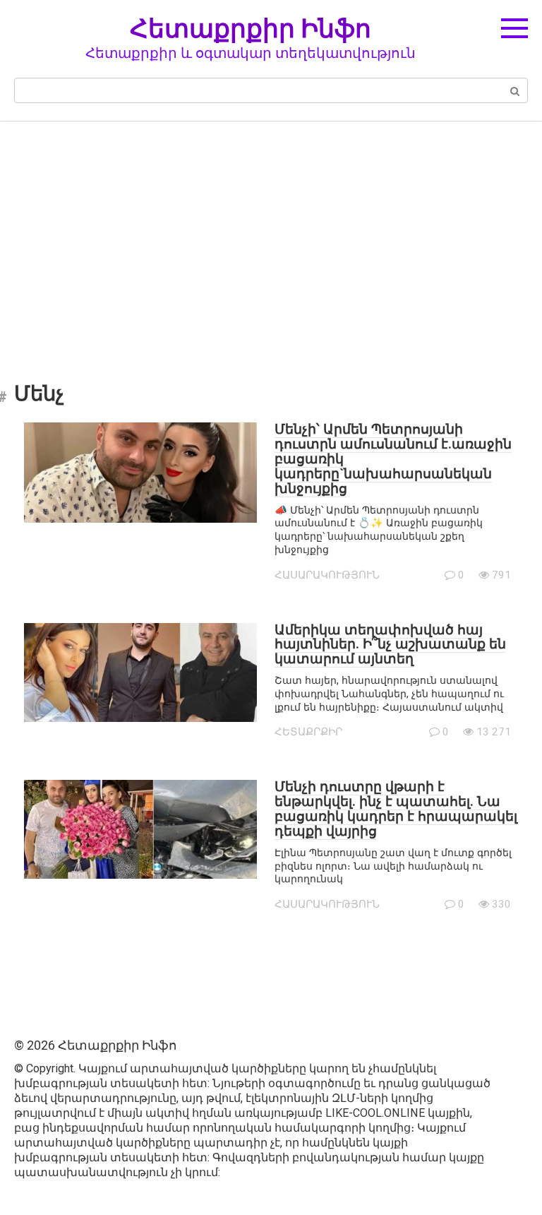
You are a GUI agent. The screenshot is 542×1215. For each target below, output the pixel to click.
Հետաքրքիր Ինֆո (250, 28)
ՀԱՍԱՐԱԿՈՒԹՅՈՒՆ (327, 575)
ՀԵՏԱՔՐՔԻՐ (308, 731)
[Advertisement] (271, 241)
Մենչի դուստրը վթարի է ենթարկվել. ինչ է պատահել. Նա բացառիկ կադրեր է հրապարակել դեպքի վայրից (396, 808)
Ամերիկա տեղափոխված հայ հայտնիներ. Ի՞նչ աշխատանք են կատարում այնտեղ (390, 645)
